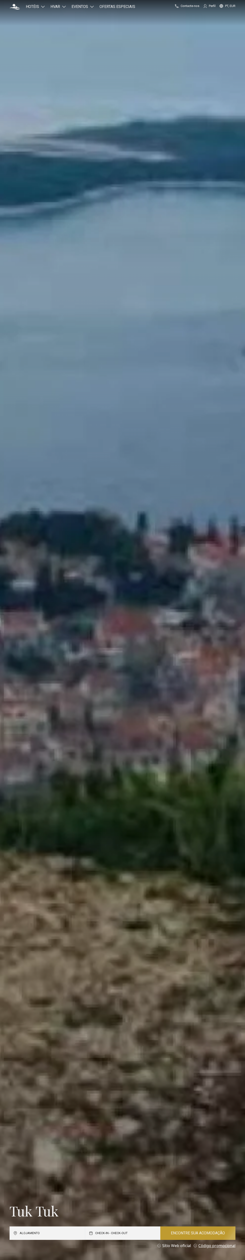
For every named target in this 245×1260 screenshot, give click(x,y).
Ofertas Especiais (117, 6)
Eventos (80, 6)
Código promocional (216, 1245)
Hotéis (32, 6)
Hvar (55, 6)
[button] (15, 7)
